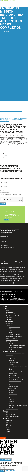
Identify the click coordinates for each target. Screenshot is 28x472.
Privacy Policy (4, 294)
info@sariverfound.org (9, 247)
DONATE (3, 438)
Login (2, 470)
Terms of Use (11, 294)
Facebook (6, 155)
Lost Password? (10, 470)
